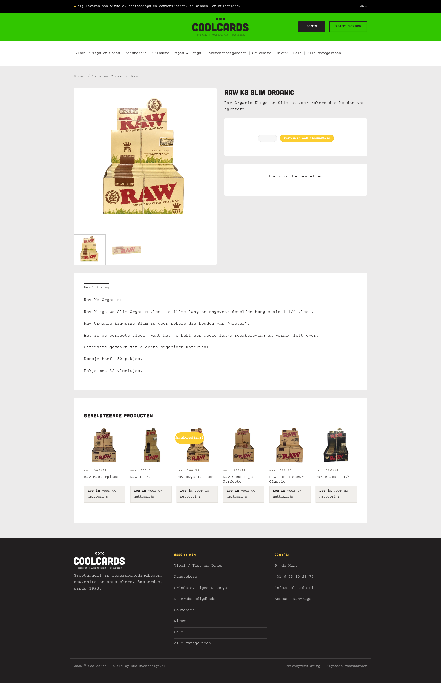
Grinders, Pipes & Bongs (176, 53)
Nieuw (282, 53)
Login (275, 177)
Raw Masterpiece (101, 477)
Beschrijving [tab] (96, 288)
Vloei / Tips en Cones (98, 53)
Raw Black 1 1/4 (333, 477)
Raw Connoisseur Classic (286, 480)
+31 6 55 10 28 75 (294, 577)
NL (362, 6)
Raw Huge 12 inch (195, 477)
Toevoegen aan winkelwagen (307, 138)
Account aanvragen (294, 599)
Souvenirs (261, 53)
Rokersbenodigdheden (226, 53)
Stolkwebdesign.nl (148, 666)
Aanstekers (136, 53)
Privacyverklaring (303, 666)
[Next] (207, 159)
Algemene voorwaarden (346, 666)
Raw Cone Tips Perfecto (238, 480)
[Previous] (83, 159)
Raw (134, 77)
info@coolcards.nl (294, 588)
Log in (94, 491)
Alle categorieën (324, 53)
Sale (297, 53)
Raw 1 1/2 (140, 477)
